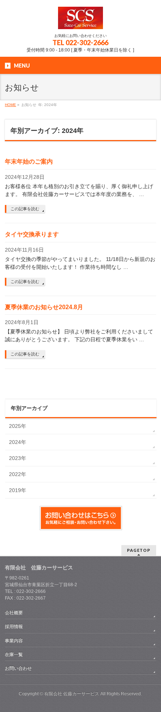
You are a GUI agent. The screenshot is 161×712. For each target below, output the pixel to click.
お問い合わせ (18, 668)
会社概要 (14, 612)
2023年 (17, 458)
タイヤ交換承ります (32, 234)
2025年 (17, 426)
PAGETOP (139, 550)
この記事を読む (24, 208)
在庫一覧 (14, 654)
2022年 (17, 474)
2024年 (17, 442)
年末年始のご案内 (29, 161)
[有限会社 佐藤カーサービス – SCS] (80, 21)
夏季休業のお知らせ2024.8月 (44, 307)
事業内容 (14, 640)
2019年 (17, 490)
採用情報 (14, 626)
